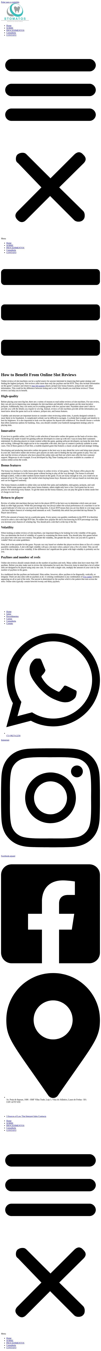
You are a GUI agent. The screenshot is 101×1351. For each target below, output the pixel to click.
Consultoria (11, 33)
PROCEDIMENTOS (15, 30)
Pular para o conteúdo (10, 2)
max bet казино (38, 386)
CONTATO (11, 35)
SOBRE (9, 28)
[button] (50, 139)
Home (8, 25)
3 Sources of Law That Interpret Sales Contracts (26, 1116)
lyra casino (87, 577)
